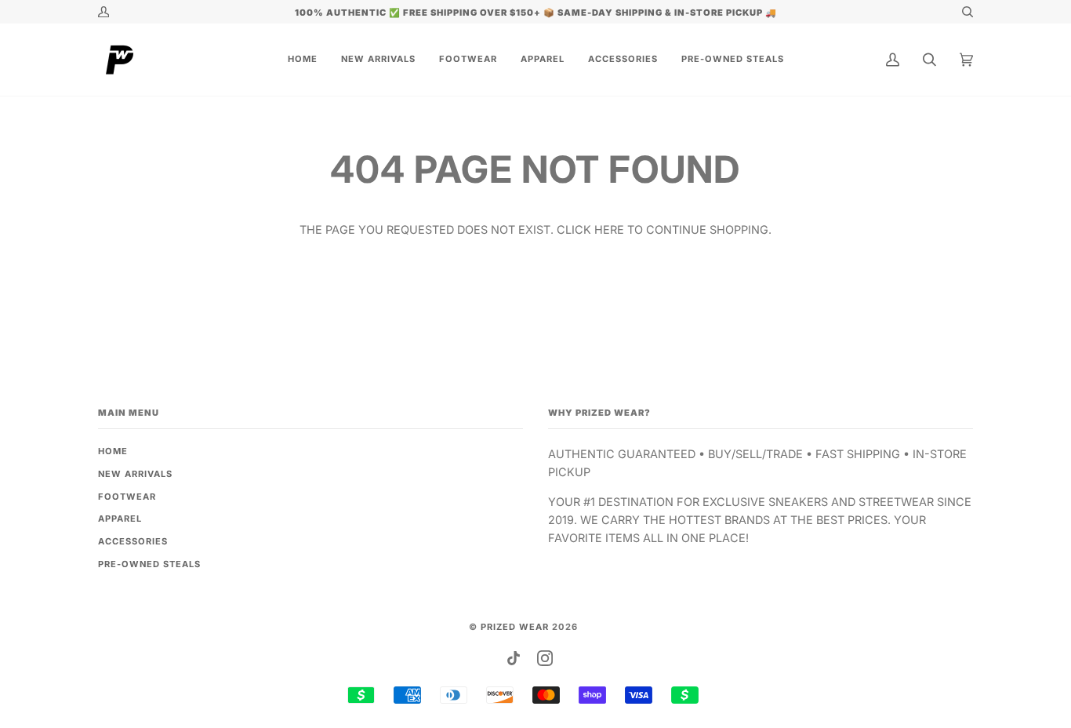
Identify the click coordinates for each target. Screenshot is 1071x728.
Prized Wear (515, 626)
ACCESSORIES (133, 541)
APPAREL (120, 518)
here (609, 229)
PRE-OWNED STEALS (149, 564)
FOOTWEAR (127, 496)
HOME (113, 451)
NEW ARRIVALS (135, 473)
